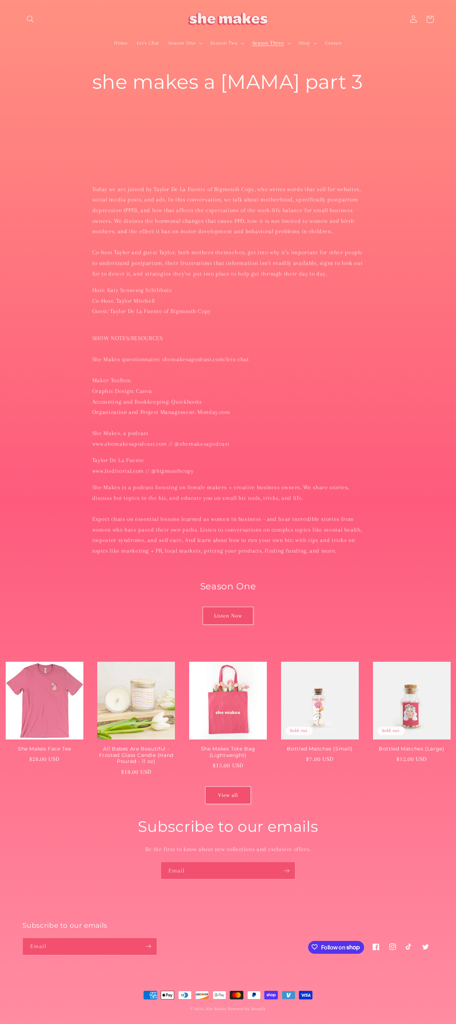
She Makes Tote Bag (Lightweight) (228, 752)
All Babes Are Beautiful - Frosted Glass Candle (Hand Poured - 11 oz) (136, 755)
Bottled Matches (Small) (320, 749)
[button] (30, 19)
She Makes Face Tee (44, 749)
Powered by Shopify (247, 1009)
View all (228, 795)
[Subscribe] (287, 870)
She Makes (216, 1009)
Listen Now (228, 616)
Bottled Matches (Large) (412, 749)
